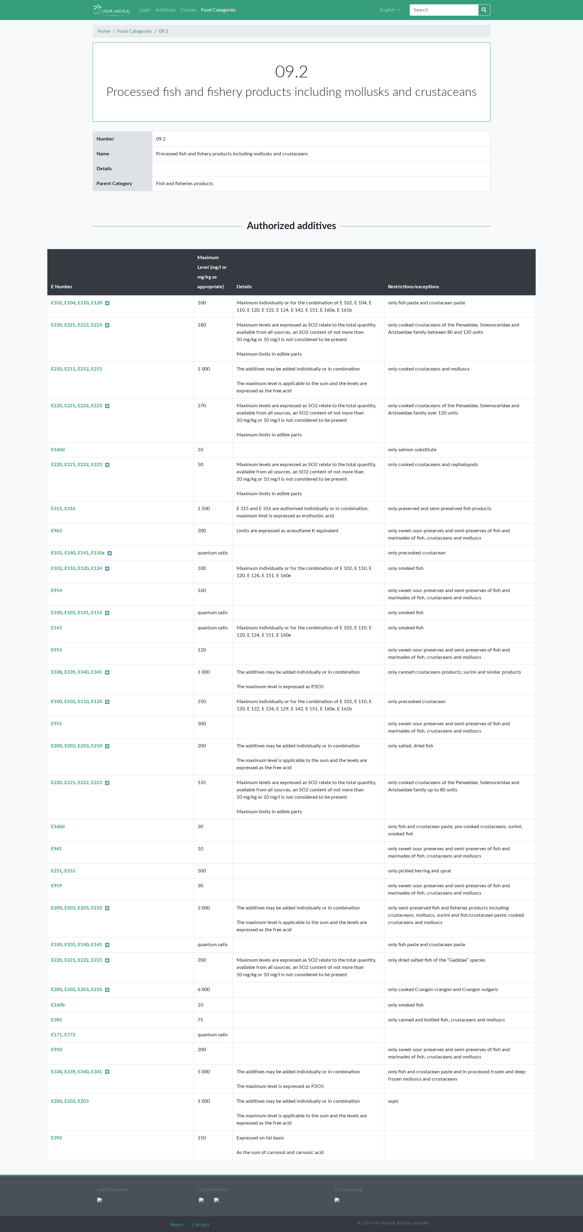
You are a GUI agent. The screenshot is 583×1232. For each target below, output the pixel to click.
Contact (201, 1224)
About (177, 1224)
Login (145, 10)
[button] (389, 10)
